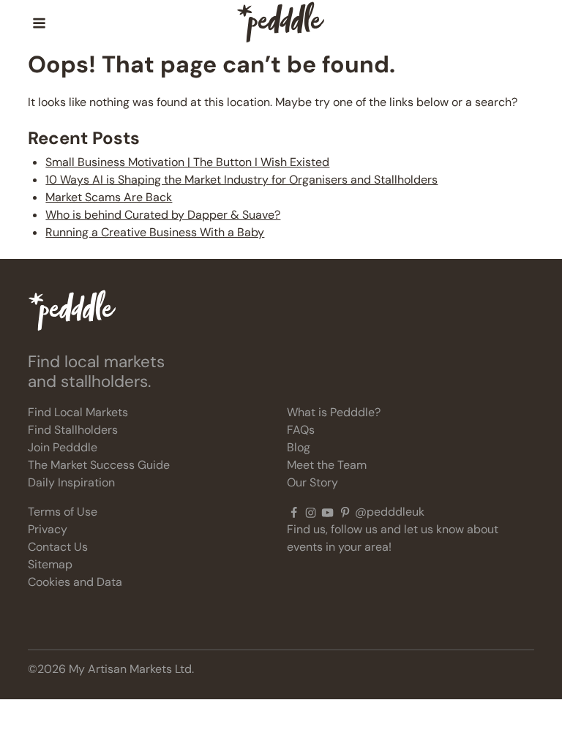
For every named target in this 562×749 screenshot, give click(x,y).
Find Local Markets (78, 412)
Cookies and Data (75, 582)
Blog (298, 447)
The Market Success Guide (99, 465)
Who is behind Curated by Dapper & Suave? (162, 214)
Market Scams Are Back (108, 197)
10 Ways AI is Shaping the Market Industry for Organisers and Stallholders (241, 179)
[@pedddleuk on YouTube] (327, 512)
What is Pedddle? (334, 412)
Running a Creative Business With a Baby (154, 232)
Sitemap (50, 564)
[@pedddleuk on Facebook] (294, 512)
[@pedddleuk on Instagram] (311, 512)
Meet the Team (327, 465)
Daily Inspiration (71, 482)
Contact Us (58, 546)
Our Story (312, 482)
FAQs (301, 429)
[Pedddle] (281, 23)
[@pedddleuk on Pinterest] (345, 512)
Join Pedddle (62, 447)
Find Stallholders (73, 429)
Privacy (47, 529)
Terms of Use (62, 511)
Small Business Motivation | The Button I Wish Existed (187, 162)
